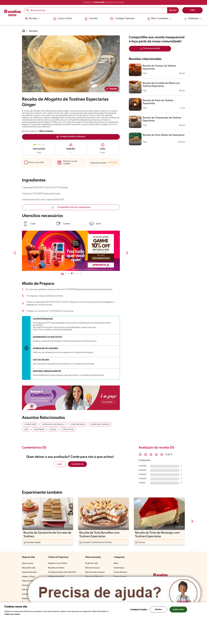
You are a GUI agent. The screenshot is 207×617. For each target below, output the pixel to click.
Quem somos (27, 563)
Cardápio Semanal (124, 18)
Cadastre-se (77, 464)
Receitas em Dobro (56, 568)
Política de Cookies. (13, 614)
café (26, 429)
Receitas (33, 31)
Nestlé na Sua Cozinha (57, 563)
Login (59, 464)
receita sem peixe (77, 424)
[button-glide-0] (66, 273)
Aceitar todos (178, 609)
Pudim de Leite (91, 563)
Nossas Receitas (29, 568)
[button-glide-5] (80, 273)
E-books (93, 18)
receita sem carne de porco (53, 424)
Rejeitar (158, 609)
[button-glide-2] (72, 273)
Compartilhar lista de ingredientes (73, 207)
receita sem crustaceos (100, 424)
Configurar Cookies (138, 609)
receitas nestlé (30, 424)
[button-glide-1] (69, 273)
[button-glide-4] (77, 273)
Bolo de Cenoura (92, 568)
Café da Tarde (68, 429)
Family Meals (39, 429)
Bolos (116, 563)
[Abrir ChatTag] (114, 592)
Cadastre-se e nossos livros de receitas (103, 2)
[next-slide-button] (127, 253)
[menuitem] (32, 20)
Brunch (53, 429)
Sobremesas (119, 568)
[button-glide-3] (74, 273)
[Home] (23, 32)
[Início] (12, 13)
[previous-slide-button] (15, 253)
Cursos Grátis (65, 18)
